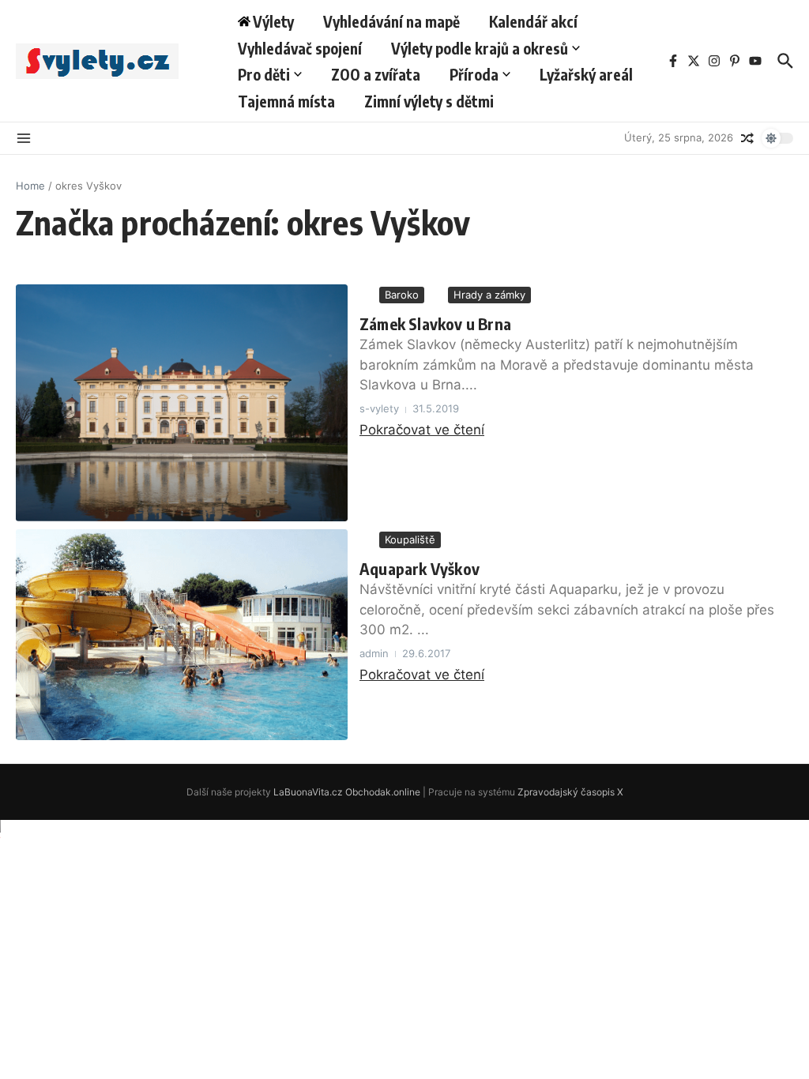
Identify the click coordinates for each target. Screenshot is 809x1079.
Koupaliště (410, 539)
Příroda (474, 74)
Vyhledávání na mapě (391, 21)
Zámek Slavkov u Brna (435, 323)
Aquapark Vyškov (419, 568)
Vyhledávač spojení (300, 48)
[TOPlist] (404, 836)
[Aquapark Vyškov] (182, 634)
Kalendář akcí (533, 21)
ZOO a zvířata (375, 74)
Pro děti (264, 74)
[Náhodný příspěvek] (747, 138)
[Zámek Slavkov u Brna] (182, 402)
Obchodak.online (382, 792)
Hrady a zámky (489, 294)
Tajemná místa (286, 101)
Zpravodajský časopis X (570, 792)
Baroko (402, 294)
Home (30, 185)
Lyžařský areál (586, 74)
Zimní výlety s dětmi (429, 101)
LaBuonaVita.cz (308, 792)
